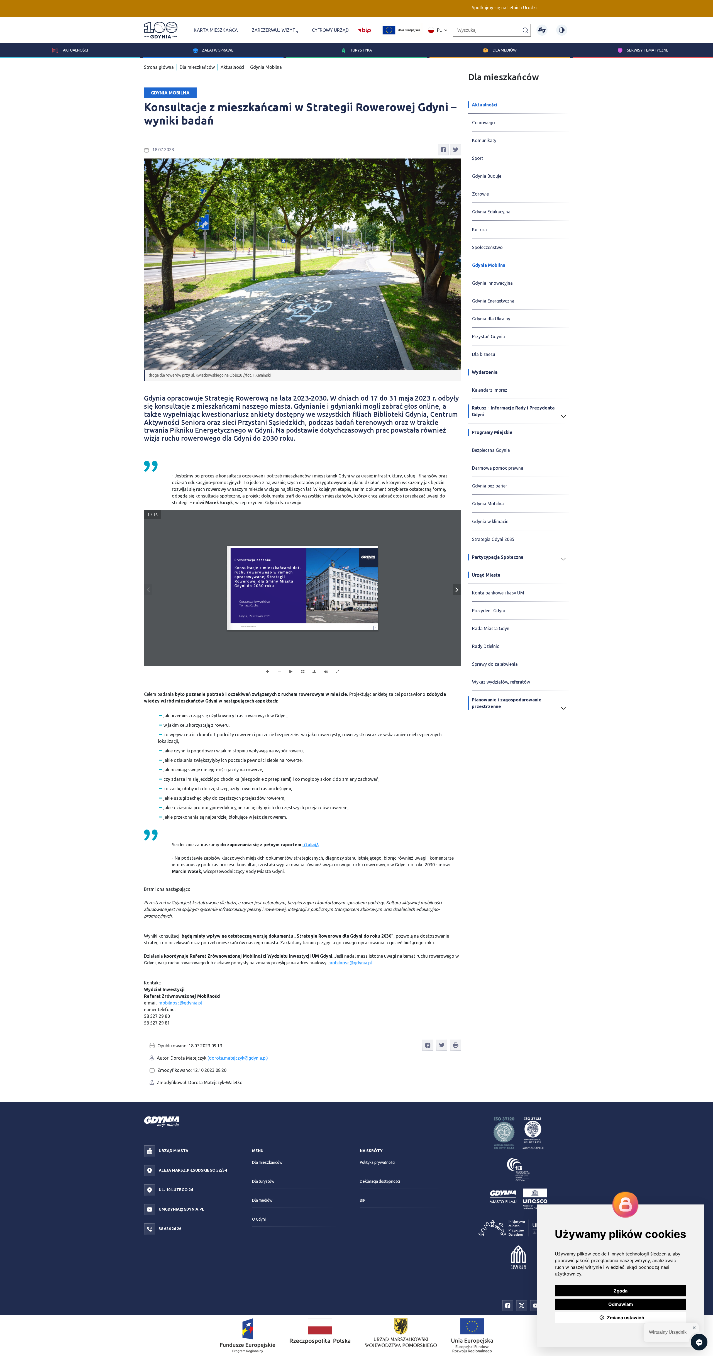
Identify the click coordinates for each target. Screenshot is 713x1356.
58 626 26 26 (169, 1228)
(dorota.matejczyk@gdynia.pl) (237, 1057)
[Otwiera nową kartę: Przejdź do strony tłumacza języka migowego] (542, 30)
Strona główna (159, 67)
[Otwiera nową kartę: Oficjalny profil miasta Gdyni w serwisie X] (521, 1305)
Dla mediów (505, 50)
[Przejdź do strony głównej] (160, 30)
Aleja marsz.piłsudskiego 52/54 (192, 1170)
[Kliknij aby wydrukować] (455, 1045)
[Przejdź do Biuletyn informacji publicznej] (364, 29)
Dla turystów (263, 1181)
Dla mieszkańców (197, 67)
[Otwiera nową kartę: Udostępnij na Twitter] (455, 149)
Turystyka (361, 50)
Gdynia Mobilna (266, 67)
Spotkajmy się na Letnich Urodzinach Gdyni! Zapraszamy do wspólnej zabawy (495, 7)
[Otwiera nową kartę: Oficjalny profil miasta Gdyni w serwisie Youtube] (535, 1305)
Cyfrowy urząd (330, 30)
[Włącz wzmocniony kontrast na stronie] (562, 30)
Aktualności (75, 50)
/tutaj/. (310, 844)
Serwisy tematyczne (647, 50)
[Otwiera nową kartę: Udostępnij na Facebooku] (443, 149)
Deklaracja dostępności (380, 1181)
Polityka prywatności (377, 1162)
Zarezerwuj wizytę (275, 30)
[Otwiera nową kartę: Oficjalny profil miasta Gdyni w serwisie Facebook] (507, 1305)
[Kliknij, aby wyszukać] (525, 29)
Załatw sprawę (217, 50)
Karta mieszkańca (216, 30)
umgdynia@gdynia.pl (181, 1209)
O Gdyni (259, 1219)
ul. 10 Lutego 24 (175, 1189)
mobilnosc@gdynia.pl (350, 962)
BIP (362, 1200)
